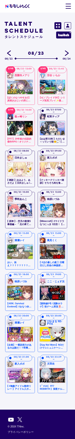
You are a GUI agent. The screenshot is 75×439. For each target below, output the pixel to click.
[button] (68, 6)
